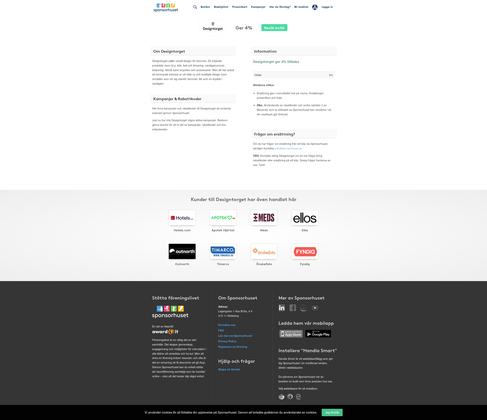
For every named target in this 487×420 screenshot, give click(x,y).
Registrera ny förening (232, 347)
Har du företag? (279, 7)
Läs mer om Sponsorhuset (235, 336)
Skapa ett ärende (229, 369)
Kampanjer (258, 7)
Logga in (327, 7)
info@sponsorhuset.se (288, 148)
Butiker (205, 7)
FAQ (221, 330)
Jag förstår (332, 412)
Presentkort (239, 7)
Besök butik (274, 27)
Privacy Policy (227, 341)
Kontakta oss (227, 325)
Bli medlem (301, 7)
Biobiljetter (221, 7)
